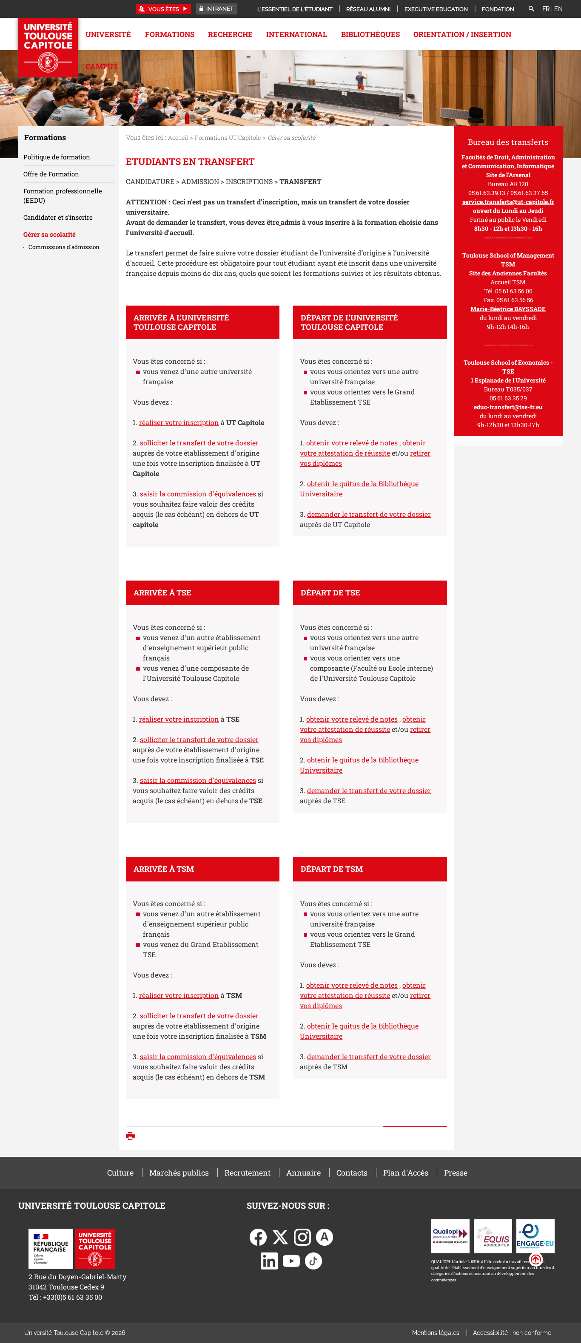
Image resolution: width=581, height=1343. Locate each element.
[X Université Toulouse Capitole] (280, 1236)
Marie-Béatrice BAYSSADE (508, 309)
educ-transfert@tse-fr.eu (508, 407)
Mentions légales (435, 1332)
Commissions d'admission (64, 247)
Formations (169, 34)
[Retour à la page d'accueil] (48, 47)
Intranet (219, 9)
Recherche (230, 34)
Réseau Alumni (368, 9)
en (558, 9)
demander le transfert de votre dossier (369, 514)
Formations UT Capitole (228, 137)
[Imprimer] (132, 1137)
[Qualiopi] (450, 1235)
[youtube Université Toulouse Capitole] (291, 1259)
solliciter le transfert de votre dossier (199, 442)
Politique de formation (56, 157)
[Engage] (535, 1235)
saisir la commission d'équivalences (198, 493)
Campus (101, 66)
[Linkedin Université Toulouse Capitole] (269, 1259)
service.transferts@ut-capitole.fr (508, 202)
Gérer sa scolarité (49, 234)
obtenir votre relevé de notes (352, 442)
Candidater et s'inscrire (58, 217)
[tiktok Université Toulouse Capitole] (313, 1259)
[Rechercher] (531, 9)
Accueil (178, 137)
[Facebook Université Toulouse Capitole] (258, 1236)
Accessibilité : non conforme (512, 1332)
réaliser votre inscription (179, 422)
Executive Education (436, 9)
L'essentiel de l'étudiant (295, 9)
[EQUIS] (493, 1235)
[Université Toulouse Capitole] (95, 1248)
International (296, 34)
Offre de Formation (51, 174)
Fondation (498, 9)
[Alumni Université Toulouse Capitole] (324, 1236)
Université (108, 34)
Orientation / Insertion (462, 34)
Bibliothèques (370, 34)
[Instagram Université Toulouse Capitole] (302, 1236)
